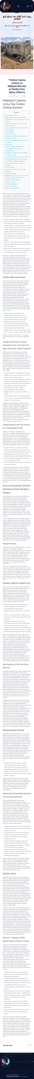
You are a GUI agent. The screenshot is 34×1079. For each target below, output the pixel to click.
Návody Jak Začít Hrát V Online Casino (16, 159)
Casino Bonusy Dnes (11, 115)
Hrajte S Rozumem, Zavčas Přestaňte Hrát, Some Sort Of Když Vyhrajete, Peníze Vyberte (17, 119)
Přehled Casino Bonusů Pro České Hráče (17, 157)
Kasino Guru (8, 144)
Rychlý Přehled (9, 167)
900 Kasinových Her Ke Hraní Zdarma (16, 136)
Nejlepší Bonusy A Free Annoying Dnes (16, 175)
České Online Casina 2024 (12, 188)
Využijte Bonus (9, 150)
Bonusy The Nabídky (11, 186)
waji (24, 96)
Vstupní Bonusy (9, 132)
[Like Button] (28, 1045)
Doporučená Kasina (10, 138)
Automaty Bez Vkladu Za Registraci (15, 161)
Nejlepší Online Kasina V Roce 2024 (15, 169)
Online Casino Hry (10, 134)
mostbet (8, 310)
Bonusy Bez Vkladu (10, 173)
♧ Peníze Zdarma (10, 182)
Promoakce (8, 171)
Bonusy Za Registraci (11, 184)
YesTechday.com (24, 1076)
